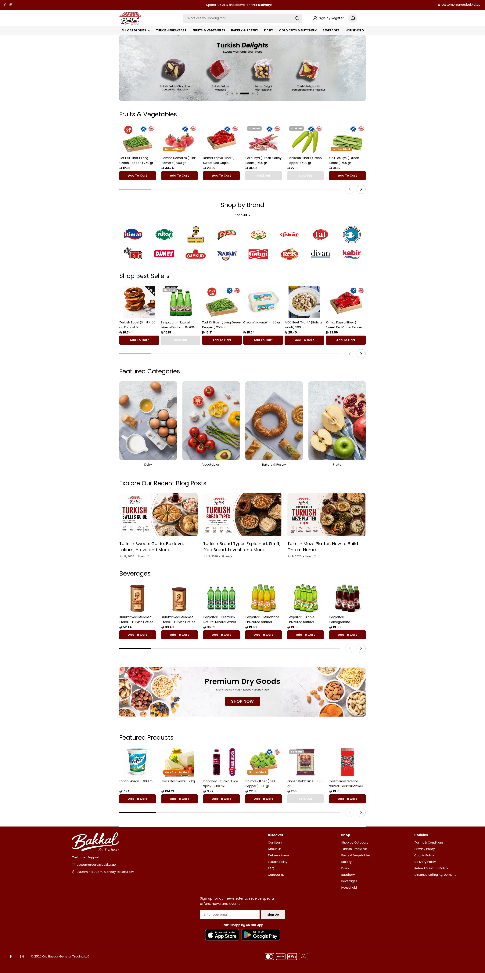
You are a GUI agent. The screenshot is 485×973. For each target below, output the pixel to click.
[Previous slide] (227, 93)
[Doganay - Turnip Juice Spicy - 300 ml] (221, 762)
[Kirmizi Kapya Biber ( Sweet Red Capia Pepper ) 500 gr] (221, 138)
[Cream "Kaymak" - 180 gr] (263, 302)
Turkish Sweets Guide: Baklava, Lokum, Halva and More (151, 547)
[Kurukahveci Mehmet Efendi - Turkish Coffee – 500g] (137, 597)
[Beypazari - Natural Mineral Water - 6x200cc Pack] (180, 302)
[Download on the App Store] (222, 934)
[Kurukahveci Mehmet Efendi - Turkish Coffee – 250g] (179, 597)
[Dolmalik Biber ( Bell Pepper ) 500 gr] (263, 762)
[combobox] (242, 18)
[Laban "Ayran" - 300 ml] (137, 762)
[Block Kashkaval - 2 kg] (179, 762)
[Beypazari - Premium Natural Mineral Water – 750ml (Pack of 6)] (221, 597)
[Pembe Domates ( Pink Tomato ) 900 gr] (179, 138)
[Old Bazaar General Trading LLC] (242, 692)
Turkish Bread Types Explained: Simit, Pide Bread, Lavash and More (241, 547)
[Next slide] (257, 93)
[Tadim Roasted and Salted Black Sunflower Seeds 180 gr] (347, 762)
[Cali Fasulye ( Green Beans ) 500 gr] (347, 138)
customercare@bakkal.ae (460, 4)
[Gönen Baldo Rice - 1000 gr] (305, 762)
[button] (232, 93)
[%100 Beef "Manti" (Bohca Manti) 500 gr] (304, 302)
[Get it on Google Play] (261, 934)
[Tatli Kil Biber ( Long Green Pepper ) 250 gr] (137, 138)
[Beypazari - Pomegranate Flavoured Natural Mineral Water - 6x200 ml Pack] (347, 597)
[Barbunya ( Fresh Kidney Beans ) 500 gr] (263, 138)
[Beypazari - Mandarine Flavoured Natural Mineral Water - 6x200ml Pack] (263, 597)
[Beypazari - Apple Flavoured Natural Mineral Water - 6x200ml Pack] (305, 597)
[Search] (297, 18)
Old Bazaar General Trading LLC (65, 956)
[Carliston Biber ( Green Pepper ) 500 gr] (305, 138)
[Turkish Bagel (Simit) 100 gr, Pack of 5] (139, 302)
